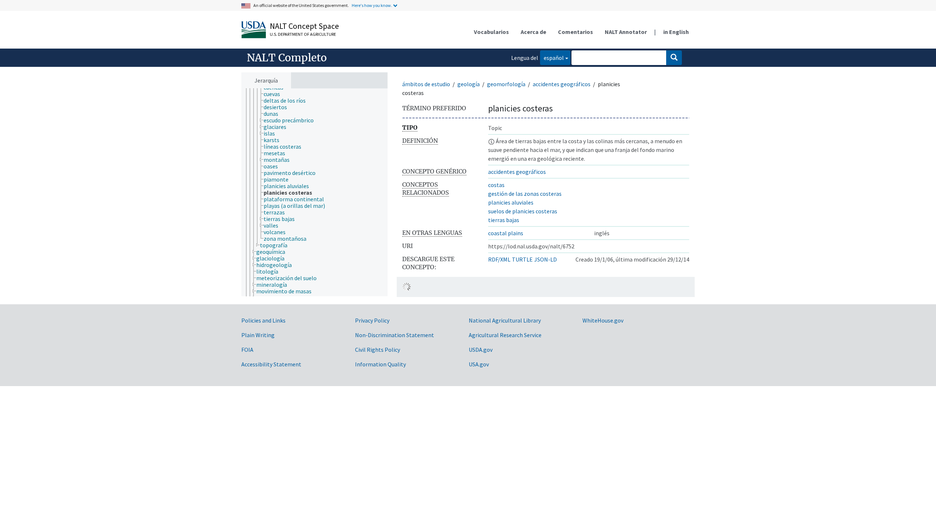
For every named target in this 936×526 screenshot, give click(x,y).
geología (468, 84)
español (552, 57)
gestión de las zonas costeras (525, 193)
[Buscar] (674, 57)
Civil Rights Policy (377, 349)
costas (496, 184)
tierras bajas (503, 220)
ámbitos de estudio (426, 84)
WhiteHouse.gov (602, 320)
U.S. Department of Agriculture (303, 34)
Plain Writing (258, 335)
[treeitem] (275, 94)
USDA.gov (480, 349)
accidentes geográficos (561, 84)
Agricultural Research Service (505, 335)
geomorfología (506, 84)
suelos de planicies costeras (522, 211)
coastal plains (505, 233)
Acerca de (533, 31)
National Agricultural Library (505, 320)
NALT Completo (287, 57)
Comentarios (575, 31)
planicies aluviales (510, 202)
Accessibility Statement (271, 364)
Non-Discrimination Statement (394, 335)
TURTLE (522, 259)
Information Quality (380, 364)
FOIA (247, 349)
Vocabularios (491, 31)
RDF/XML (499, 259)
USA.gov (479, 364)
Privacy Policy (372, 320)
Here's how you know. (372, 5)
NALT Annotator (626, 31)
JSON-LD (545, 259)
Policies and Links (263, 320)
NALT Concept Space (304, 26)
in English (676, 31)
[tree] (314, 192)
